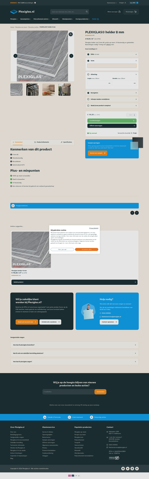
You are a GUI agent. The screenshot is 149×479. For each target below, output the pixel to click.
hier (80, 243)
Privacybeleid (93, 228)
